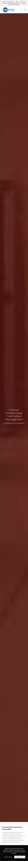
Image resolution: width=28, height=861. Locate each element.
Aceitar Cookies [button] (19, 856)
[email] (16, 1)
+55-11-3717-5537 (15, 4)
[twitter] (22, 1)
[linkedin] (20, 1)
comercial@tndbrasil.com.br (13, 3)
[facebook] (18, 1)
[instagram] (24, 1)
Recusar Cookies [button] (8, 856)
